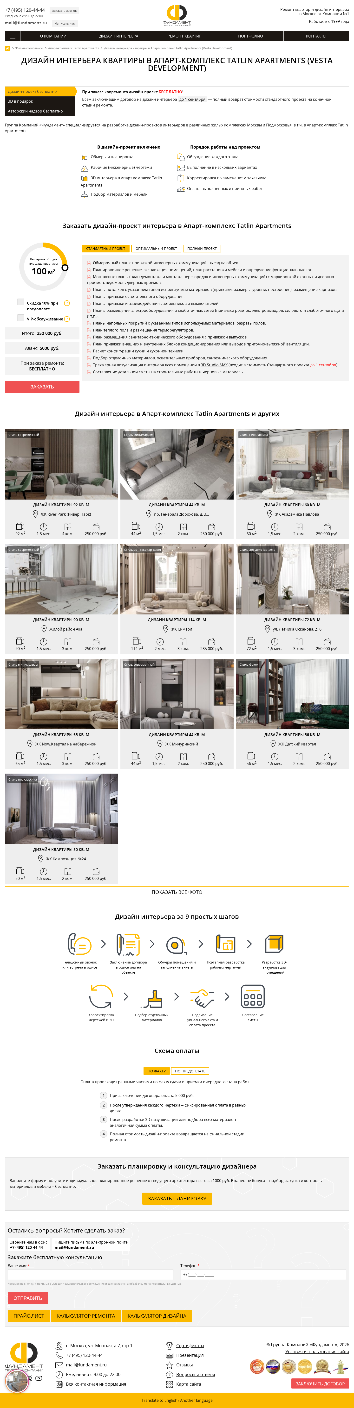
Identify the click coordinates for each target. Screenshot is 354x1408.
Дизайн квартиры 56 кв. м (292, 734)
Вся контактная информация (96, 1384)
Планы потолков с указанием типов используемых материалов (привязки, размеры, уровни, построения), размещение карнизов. (215, 289)
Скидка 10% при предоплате (47, 306)
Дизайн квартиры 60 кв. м (292, 504)
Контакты (316, 36)
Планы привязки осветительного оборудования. (138, 296)
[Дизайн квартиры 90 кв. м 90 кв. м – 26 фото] (61, 579)
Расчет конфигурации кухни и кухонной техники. (138, 351)
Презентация (190, 1355)
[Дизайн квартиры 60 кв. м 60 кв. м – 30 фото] (292, 464)
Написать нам (65, 23)
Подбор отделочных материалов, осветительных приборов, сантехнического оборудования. (180, 358)
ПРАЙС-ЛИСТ (28, 1316)
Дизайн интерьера (118, 36)
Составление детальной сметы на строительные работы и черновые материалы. (168, 372)
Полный (202, 248)
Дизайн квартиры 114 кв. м (177, 619)
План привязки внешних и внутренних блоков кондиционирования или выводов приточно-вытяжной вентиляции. (201, 344)
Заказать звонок (64, 10)
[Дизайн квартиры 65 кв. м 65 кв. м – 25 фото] (61, 694)
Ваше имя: (18, 1265)
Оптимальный (156, 248)
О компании (53, 36)
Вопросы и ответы (195, 1374)
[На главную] (7, 48)
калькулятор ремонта (86, 1316)
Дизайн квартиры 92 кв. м (61, 504)
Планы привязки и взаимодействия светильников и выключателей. (156, 303)
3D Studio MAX (214, 365)
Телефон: (190, 1265)
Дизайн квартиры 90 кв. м (61, 619)
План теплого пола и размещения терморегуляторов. (143, 330)
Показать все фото (177, 892)
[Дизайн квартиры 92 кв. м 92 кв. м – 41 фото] (61, 464)
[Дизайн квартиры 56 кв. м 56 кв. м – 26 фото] (292, 694)
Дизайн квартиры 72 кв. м (292, 619)
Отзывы (184, 1365)
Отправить (27, 1298)
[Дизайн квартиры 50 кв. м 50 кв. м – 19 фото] (61, 809)
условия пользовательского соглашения (78, 1283)
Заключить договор (320, 1384)
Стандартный (105, 248)
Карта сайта (188, 1384)
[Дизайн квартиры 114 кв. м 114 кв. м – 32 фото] (177, 579)
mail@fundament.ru (26, 22)
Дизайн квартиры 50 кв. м (61, 849)
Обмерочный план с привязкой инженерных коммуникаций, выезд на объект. (167, 262)
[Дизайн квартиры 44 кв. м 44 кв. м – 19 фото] (177, 464)
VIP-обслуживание (47, 319)
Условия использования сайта (317, 1351)
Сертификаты (190, 1345)
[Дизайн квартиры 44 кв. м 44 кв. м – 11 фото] (177, 694)
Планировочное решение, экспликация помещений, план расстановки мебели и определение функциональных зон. (203, 269)
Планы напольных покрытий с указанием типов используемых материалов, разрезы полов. (179, 323)
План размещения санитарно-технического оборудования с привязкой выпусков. (170, 337)
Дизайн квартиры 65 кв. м (61, 734)
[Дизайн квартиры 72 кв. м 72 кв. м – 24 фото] (292, 579)
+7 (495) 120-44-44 (25, 10)
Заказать (42, 386)
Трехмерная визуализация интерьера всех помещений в (147, 365)
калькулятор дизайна (157, 1316)
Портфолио (250, 36)
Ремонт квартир (185, 36)
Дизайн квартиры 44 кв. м (177, 504)
